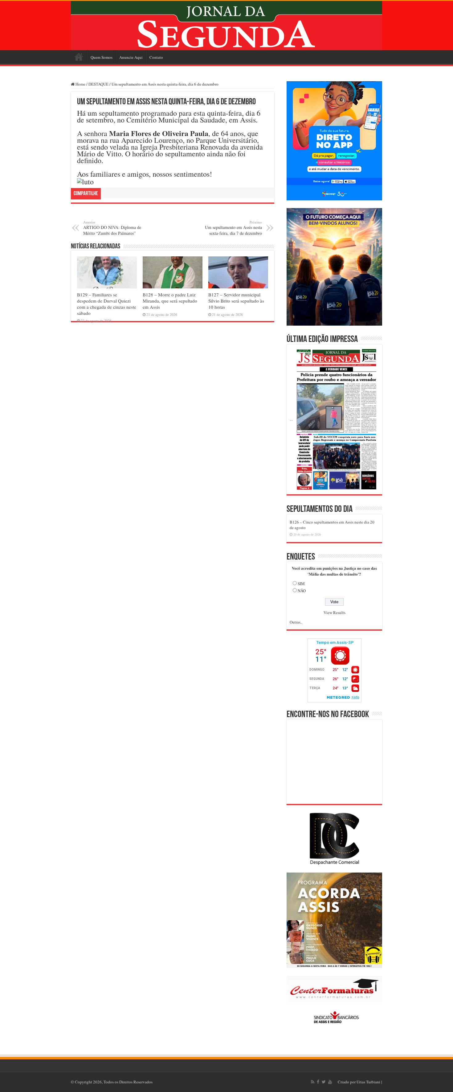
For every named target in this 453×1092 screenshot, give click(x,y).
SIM (301, 583)
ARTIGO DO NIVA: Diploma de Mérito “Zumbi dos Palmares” (112, 228)
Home (79, 56)
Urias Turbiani (368, 1082)
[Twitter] (323, 1082)
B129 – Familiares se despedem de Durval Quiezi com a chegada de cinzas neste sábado (106, 303)
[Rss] (312, 1082)
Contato (156, 57)
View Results (334, 612)
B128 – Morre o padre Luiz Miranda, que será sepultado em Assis (170, 300)
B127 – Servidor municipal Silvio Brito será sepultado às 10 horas (236, 300)
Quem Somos (101, 57)
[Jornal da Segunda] (226, 25)
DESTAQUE (98, 84)
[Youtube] (330, 1082)
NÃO (302, 590)
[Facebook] (318, 1082)
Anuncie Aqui (131, 57)
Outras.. (296, 622)
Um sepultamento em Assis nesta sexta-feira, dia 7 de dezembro (233, 228)
